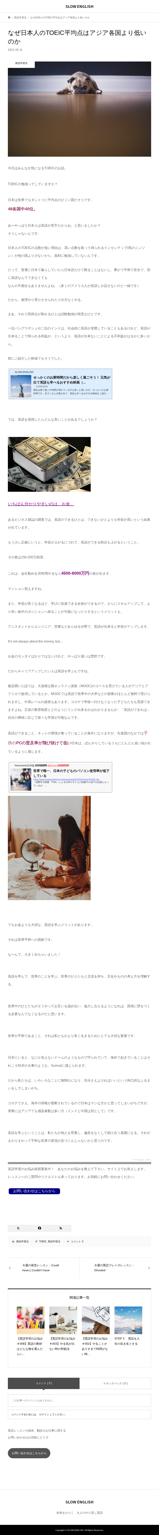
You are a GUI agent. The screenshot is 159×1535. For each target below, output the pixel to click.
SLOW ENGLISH (80, 6)
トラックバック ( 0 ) (115, 1383)
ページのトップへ (142, 1160)
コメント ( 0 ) (44, 1383)
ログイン (44, 1414)
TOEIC (43, 1241)
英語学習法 (22, 1241)
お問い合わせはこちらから (29, 1453)
